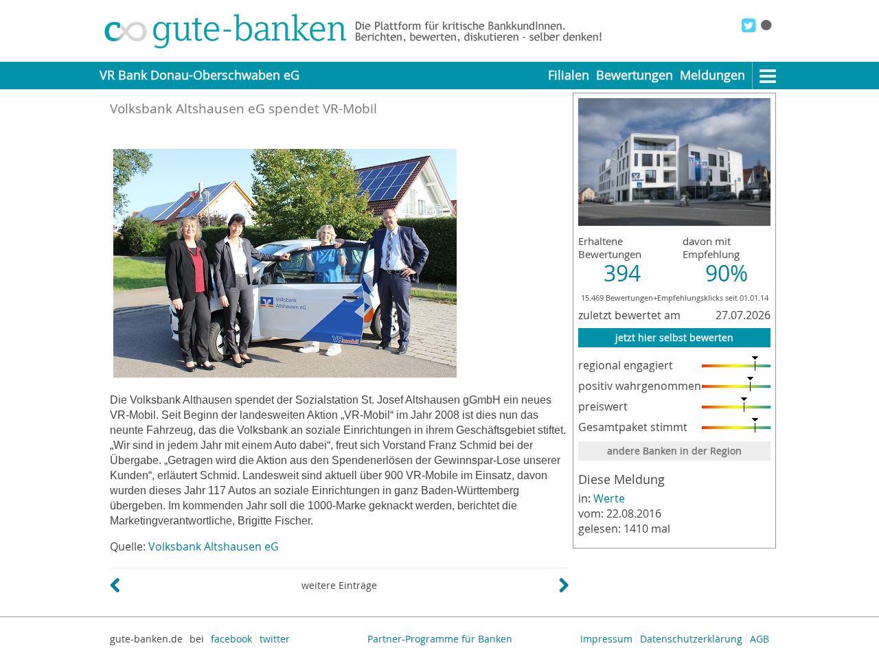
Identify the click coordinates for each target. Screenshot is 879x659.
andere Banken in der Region (674, 450)
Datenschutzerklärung (691, 638)
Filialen (568, 75)
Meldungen (712, 75)
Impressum (606, 638)
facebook (231, 638)
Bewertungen (634, 75)
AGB (759, 638)
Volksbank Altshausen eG (213, 546)
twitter (275, 638)
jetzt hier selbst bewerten (674, 337)
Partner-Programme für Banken (439, 638)
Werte (609, 498)
